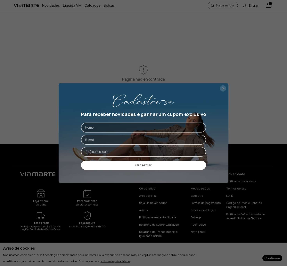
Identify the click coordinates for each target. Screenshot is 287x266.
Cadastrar (143, 165)
